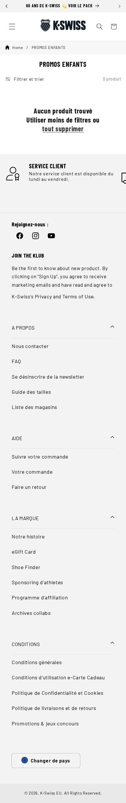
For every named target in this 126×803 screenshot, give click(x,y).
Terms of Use (78, 296)
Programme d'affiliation (40, 597)
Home (17, 47)
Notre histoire (28, 536)
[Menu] (12, 27)
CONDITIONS (26, 644)
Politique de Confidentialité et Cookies (57, 693)
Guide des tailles (31, 392)
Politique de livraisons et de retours (54, 708)
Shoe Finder (26, 567)
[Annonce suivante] (119, 6)
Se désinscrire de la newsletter (48, 376)
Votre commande (32, 471)
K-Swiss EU (51, 793)
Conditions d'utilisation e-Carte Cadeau (58, 677)
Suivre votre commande (40, 456)
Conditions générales (37, 662)
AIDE (17, 438)
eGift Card (24, 551)
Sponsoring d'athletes (37, 582)
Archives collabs (31, 613)
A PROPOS (23, 327)
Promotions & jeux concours (45, 723)
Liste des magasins (34, 407)
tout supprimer (63, 128)
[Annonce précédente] (6, 6)
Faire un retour (29, 487)
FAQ (16, 361)
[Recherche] (100, 27)
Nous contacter (30, 346)
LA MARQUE (25, 518)
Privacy (43, 296)
